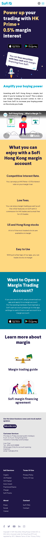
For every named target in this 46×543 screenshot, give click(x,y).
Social (5, 508)
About (5, 501)
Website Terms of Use (23, 536)
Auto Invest (7, 484)
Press (5, 505)
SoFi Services (8, 470)
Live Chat (6, 443)
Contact (26, 501)
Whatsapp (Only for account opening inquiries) (17, 448)
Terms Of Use (28, 470)
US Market (7, 478)
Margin (6, 490)
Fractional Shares (9, 487)
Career (6, 511)
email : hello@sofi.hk (10, 451)
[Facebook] (4, 526)
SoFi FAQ (26, 505)
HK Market (7, 481)
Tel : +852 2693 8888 (11, 445)
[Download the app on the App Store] (15, 46)
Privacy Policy (28, 475)
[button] (42, 3)
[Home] (7, 3)
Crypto (6, 475)
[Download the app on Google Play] (31, 46)
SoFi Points (7, 493)
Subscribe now (10, 426)
